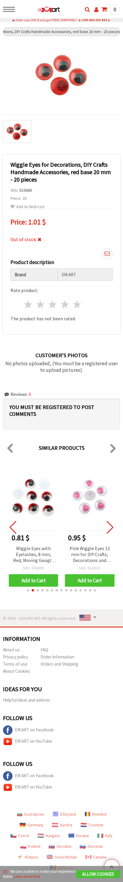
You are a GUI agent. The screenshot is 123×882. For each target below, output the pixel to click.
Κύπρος (32, 857)
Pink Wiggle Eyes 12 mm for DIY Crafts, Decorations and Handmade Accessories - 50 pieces (90, 554)
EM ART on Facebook (34, 730)
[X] (5, 871)
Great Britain (66, 857)
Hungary (52, 835)
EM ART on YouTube (33, 741)
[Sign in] (96, 9)
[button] (28, 590)
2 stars (41, 304)
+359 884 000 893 (94, 20)
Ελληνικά (68, 814)
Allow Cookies (98, 874)
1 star (28, 304)
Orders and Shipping (59, 664)
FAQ (44, 649)
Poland (34, 846)
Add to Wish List (30, 207)
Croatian (95, 825)
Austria (66, 825)
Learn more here (27, 876)
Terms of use (15, 664)
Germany (35, 825)
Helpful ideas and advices (26, 700)
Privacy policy (15, 657)
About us (11, 649)
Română (99, 814)
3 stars (53, 304)
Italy (109, 835)
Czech (23, 835)
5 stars (77, 304)
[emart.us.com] (39, 10)
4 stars (65, 304)
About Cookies (16, 671)
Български (34, 814)
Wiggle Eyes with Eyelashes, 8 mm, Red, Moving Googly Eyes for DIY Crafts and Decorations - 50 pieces (33, 554)
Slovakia (63, 846)
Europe (82, 835)
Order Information (57, 657)
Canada (99, 857)
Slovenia (95, 846)
